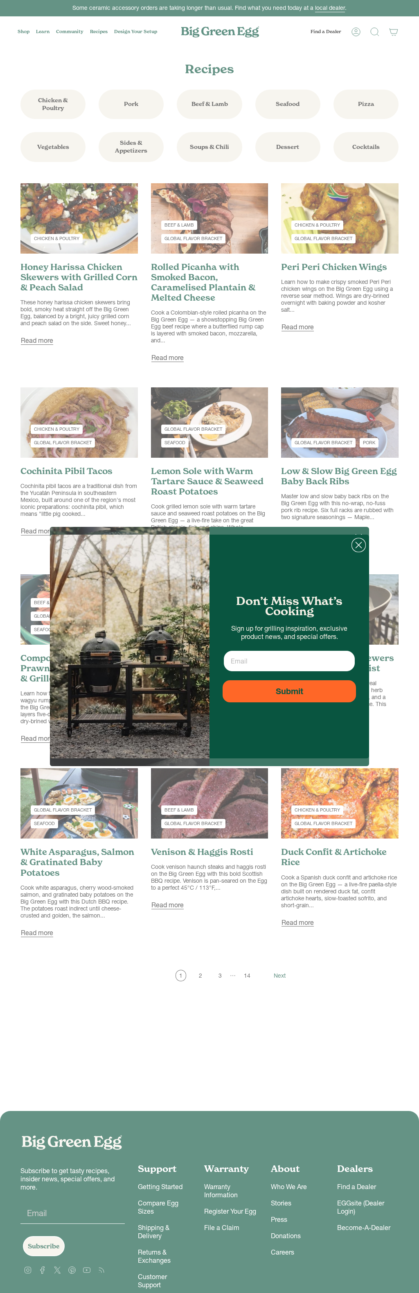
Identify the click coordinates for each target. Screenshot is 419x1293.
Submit (289, 691)
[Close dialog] (358, 545)
